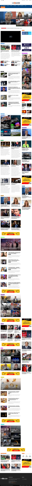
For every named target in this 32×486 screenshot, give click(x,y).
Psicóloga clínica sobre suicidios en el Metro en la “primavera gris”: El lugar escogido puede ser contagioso (15, 314)
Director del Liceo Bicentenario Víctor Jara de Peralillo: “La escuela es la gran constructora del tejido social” (15, 300)
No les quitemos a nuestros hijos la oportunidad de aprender (15, 148)
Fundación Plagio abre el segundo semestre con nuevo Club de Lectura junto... (11, 331)
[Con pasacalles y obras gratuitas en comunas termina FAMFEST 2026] (4, 414)
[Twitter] (3, 0)
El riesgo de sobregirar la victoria (5, 147)
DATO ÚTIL (8, 5)
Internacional (23, 147)
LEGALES (27, 0)
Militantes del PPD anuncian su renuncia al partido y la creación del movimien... (5, 229)
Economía (15, 5)
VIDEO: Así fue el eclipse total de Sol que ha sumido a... (29, 107)
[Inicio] (1, 6)
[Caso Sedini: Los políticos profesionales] (16, 162)
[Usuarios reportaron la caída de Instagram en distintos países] (16, 125)
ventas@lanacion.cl (12, 482)
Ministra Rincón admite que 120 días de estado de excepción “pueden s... (26, 208)
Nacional (1, 20)
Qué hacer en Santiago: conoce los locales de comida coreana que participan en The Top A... (13, 399)
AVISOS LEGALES (3, 7)
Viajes (8, 400)
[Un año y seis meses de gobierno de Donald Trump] (5, 162)
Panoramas (9, 329)
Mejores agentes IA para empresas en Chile (15, 120)
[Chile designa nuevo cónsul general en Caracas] (26, 167)
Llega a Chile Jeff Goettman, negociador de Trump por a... (7, 64)
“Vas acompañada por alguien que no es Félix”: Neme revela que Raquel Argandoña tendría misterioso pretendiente (14, 276)
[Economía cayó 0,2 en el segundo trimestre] (4, 97)
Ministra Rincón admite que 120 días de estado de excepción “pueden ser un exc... (16, 206)
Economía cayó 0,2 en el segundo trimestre (13, 95)
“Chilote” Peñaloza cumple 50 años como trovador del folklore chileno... (17, 340)
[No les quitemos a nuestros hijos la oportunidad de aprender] (16, 144)
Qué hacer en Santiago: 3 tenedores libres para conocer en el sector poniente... (13, 392)
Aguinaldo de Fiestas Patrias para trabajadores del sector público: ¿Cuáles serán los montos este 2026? (13, 103)
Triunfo (18, 5)
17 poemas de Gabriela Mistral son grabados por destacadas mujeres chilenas (5, 360)
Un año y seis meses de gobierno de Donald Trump (5, 166)
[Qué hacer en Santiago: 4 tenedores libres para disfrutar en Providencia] (4, 408)
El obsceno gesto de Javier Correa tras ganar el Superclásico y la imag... (26, 362)
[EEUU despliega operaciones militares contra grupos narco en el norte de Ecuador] (26, 155)
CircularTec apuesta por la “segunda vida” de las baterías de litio (15, 134)
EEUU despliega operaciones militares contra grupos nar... (26, 161)
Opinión (11, 5)
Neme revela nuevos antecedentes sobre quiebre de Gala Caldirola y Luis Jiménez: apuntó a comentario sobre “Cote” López (26, 86)
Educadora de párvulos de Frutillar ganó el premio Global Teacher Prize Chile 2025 (15, 360)
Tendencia (12, 121)
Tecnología (2, 128)
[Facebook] (1, 0)
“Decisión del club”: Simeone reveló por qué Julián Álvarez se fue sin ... (26, 339)
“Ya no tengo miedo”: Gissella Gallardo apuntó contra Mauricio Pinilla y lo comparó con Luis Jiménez (14, 253)
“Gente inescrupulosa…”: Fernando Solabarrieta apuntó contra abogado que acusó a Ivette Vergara (14, 268)
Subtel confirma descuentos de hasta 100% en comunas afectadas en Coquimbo (5, 119)
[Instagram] (2, 0)
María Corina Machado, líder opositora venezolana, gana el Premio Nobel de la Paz (5, 367)
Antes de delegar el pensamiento (14, 184)
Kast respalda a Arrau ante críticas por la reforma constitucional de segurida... (15, 229)
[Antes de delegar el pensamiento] (16, 180)
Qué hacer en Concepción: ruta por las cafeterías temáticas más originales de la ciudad (10, 387)
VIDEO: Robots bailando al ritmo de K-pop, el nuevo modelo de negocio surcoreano (10, 248)
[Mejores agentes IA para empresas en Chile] (16, 118)
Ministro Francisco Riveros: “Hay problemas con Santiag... (17, 61)
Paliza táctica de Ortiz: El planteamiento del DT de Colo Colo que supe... (26, 373)
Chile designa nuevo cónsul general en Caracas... (25, 172)
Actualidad (3, 5)
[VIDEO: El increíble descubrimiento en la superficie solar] (24, 111)
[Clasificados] (26, 97)
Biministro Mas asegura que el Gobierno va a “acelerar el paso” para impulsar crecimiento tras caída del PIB (14, 88)
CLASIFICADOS (30, 0)
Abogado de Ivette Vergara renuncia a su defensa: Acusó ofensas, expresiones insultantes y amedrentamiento (14, 283)
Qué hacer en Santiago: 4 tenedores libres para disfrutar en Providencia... (14, 406)
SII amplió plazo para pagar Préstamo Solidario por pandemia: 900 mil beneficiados (14, 74)
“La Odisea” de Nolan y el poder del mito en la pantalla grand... (4, 340)
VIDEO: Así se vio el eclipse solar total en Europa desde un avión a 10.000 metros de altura (15, 436)
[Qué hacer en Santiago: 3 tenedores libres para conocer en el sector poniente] (4, 393)
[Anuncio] (11, 233)
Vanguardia (21, 5)
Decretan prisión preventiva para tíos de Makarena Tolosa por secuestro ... (5, 470)
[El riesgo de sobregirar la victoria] (5, 144)
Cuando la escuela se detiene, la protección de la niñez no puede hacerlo (5, 184)
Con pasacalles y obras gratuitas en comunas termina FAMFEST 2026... (4, 331)
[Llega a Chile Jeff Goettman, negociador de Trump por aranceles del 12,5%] (2, 65)
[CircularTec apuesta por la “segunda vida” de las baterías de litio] (16, 132)
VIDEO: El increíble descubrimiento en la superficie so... (24, 114)
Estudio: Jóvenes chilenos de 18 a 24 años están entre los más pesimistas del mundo (5, 444)
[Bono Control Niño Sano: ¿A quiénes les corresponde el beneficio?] (4, 83)
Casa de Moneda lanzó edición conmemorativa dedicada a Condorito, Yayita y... (17, 331)
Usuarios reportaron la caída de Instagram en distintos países (15, 127)
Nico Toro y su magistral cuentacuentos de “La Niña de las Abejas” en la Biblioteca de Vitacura (5, 300)
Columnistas (2, 146)
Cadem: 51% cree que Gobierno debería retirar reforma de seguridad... (5, 218)
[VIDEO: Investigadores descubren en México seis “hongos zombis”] (24, 105)
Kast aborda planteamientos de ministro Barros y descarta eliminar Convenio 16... (5, 206)
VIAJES (25, 5)
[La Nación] (16, 3)
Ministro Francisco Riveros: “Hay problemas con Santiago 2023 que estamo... (16, 470)
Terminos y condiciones (22, 485)
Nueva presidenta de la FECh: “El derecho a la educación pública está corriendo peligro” (5, 353)
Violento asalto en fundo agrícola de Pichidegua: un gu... (5, 51)
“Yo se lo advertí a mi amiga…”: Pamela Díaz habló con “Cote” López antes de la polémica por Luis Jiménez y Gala (26, 79)
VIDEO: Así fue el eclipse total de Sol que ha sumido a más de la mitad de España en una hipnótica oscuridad (15, 444)
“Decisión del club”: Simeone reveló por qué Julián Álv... (15, 51)
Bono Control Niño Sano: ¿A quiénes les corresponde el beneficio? (14, 81)
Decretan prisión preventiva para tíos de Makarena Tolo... (7, 61)
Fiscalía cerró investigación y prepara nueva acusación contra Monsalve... (16, 218)
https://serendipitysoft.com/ (10, 485)
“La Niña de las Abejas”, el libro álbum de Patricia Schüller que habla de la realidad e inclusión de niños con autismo (15, 367)
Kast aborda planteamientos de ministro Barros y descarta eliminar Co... (26, 196)
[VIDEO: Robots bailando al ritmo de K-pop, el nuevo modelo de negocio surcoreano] (11, 245)
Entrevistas (12, 369)
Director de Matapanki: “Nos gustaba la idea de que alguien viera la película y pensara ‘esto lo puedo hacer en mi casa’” (5, 307)
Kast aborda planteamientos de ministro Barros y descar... (14, 28)
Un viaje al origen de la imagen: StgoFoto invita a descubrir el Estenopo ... (11, 340)
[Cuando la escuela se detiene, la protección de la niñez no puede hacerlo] (5, 180)
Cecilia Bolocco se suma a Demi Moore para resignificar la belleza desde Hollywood (15, 353)
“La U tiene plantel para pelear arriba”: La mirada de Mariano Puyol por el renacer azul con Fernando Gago (15, 307)
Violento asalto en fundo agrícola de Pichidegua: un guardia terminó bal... (5, 461)
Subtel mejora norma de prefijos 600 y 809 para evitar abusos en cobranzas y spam (5, 134)
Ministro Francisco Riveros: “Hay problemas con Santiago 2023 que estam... (26, 350)
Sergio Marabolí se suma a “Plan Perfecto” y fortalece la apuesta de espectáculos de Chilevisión (13, 260)
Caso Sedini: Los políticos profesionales (15, 166)
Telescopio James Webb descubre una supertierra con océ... (29, 114)
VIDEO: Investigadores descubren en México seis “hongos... (23, 108)
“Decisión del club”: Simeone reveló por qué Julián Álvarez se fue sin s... (16, 461)
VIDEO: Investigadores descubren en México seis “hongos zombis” (15, 430)
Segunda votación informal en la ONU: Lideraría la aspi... (25, 149)
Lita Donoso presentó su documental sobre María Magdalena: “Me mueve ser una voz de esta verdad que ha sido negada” (5, 314)
